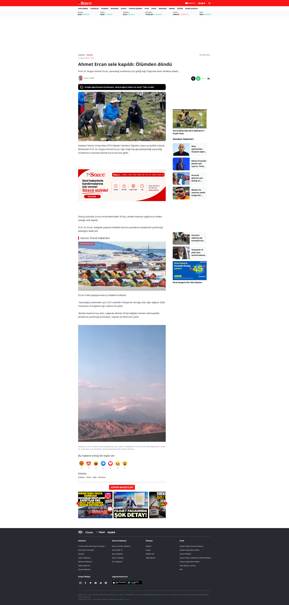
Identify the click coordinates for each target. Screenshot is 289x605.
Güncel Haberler (119, 540)
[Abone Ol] (204, 55)
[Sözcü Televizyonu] (80, 532)
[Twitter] (90, 583)
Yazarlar (81, 554)
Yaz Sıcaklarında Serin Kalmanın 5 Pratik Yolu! (188, 132)
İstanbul (102, 477)
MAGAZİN (162, 8)
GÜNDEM (104, 8)
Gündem (89, 55)
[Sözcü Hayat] (100, 532)
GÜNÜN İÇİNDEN (135, 8)
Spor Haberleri (117, 554)
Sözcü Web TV (117, 550)
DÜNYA (123, 8)
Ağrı (95, 477)
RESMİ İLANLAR (191, 8)
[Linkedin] (106, 583)
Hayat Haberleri (84, 566)
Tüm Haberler (117, 562)
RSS (181, 569)
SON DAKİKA (83, 8)
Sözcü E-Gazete (118, 558)
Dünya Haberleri (84, 569)
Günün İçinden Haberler (121, 546)
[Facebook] (85, 583)
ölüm (89, 477)
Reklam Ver (150, 554)
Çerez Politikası (185, 554)
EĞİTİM (180, 8)
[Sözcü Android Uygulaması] (134, 582)
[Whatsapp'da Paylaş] (198, 78)
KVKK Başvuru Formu (188, 566)
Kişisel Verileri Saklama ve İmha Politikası (195, 558)
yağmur (82, 477)
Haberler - (82, 55)
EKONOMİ (114, 8)
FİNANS (172, 8)
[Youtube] (95, 583)
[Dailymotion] (100, 583)
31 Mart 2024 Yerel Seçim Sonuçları (91, 546)
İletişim (148, 546)
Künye (148, 550)
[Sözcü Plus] (111, 532)
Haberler (82, 540)
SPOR (147, 8)
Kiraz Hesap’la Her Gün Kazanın (187, 282)
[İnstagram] (80, 583)
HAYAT (153, 8)
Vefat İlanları (151, 558)
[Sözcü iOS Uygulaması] (119, 582)
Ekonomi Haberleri (85, 562)
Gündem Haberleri (183, 139)
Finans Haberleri (84, 558)
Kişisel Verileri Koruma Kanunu (191, 546)
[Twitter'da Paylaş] (193, 78)
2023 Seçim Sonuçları (86, 550)
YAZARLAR (94, 8)
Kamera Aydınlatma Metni (189, 562)
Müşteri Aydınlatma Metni (189, 550)
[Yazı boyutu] (208, 78)
